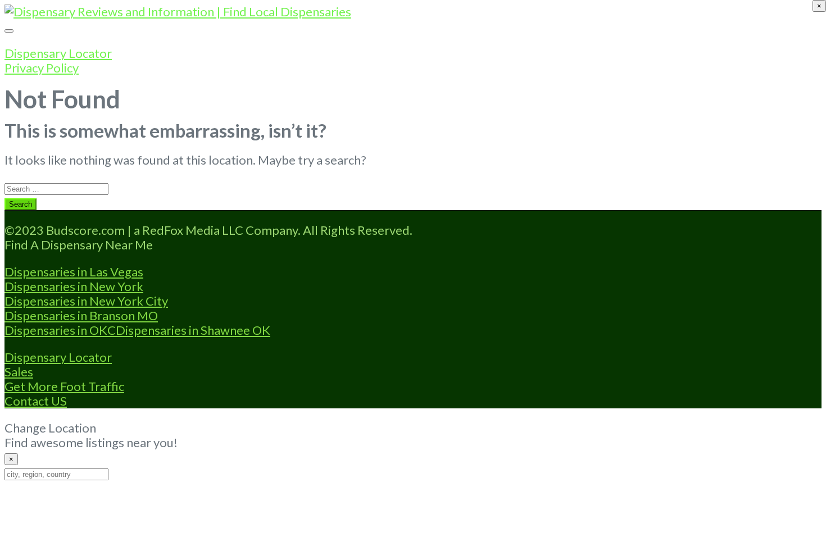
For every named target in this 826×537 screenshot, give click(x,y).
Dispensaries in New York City (86, 300)
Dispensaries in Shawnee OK (193, 330)
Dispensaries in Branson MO (81, 315)
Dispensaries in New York (73, 286)
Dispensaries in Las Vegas (73, 271)
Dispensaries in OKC (60, 330)
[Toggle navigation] (8, 31)
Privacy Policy (41, 67)
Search (20, 204)
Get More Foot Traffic (64, 386)
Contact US (35, 400)
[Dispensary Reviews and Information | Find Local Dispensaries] (177, 11)
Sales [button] (18, 371)
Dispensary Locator (58, 53)
